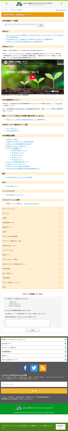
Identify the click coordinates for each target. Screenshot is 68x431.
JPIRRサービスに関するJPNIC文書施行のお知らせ (21, 41)
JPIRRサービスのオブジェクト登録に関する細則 (20, 141)
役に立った (13, 302)
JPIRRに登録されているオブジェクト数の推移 (19, 177)
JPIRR (4, 232)
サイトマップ (28, 399)
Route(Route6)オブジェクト (20, 150)
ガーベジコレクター (12, 128)
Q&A (4, 287)
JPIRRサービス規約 (12, 139)
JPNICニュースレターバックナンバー (14, 339)
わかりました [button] (60, 427)
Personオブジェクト (17, 159)
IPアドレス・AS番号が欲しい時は (12, 241)
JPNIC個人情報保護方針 (42, 397)
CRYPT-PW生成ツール (13, 130)
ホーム (4, 397)
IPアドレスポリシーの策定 (10, 259)
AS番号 (5, 218)
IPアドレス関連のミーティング (11, 282)
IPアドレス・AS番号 (16, 9)
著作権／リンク (30, 397)
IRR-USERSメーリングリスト (15, 195)
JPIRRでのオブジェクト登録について (17, 146)
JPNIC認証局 (6, 278)
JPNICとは (11, 397)
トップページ (4, 9)
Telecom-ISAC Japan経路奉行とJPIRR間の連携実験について (23, 168)
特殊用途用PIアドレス (9, 222)
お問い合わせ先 (22, 317)
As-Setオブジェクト (17, 155)
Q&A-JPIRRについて (12, 186)
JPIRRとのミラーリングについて (16, 164)
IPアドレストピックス (9, 208)
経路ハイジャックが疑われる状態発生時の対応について (22, 119)
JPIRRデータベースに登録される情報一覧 (18, 166)
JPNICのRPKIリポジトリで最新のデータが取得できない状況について (26, 39)
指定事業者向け (7, 351)
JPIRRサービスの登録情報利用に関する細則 (19, 144)
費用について (6, 255)
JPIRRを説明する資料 (30, 203)
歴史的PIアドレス (7, 227)
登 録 (34, 391)
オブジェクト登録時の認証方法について (18, 162)
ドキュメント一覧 (8, 250)
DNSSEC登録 (6, 268)
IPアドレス (6, 213)
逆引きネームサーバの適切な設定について (14, 264)
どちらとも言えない (15, 306)
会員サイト (5, 355)
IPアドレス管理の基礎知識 (10, 236)
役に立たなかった (15, 304)
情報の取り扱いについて (9, 245)
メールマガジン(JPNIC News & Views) (12, 375)
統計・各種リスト (8, 273)
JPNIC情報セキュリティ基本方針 (9, 399)
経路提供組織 (20, 109)
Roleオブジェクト (17, 157)
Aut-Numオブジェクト (18, 152)
